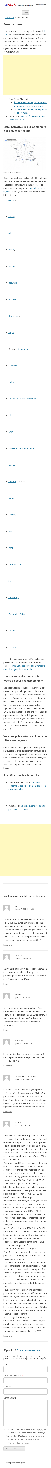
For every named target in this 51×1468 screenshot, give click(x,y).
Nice (10, 531)
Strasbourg (13, 597)
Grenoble (12, 365)
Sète (10, 581)
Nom (6, 1364)
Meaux (11, 465)
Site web (7, 1386)
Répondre (7, 945)
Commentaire (9, 1397)
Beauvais (12, 282)
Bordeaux (12, 299)
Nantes (11, 514)
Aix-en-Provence (26, 448)
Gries (20, 1350)
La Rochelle (13, 382)
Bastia (11, 249)
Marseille (12, 448)
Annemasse (23, 349)
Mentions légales (18, 1463)
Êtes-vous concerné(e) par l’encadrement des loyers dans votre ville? (27, 786)
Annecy (11, 216)
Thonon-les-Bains (16, 614)
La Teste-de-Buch (16, 398)
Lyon (10, 431)
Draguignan (13, 316)
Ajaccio (11, 200)
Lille (10, 415)
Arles (10, 233)
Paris (10, 547)
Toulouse (12, 647)
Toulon (11, 630)
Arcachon (31, 398)
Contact (6, 1463)
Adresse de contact (13, 1375)
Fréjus (11, 332)
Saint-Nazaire (14, 564)
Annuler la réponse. (33, 1350)
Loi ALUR (9, 17)
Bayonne (12, 266)
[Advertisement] (27, 75)
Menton (12, 481)
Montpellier (13, 498)
